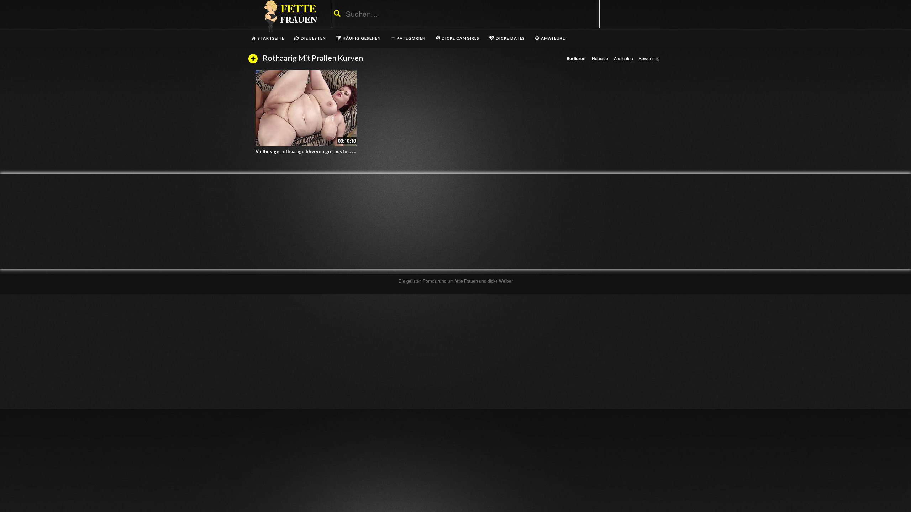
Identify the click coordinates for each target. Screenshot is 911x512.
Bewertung (649, 58)
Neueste (600, 58)
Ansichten (623, 58)
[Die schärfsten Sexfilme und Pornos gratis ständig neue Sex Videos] (289, 16)
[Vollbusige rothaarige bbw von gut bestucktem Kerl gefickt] (306, 108)
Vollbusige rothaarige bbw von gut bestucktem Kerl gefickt (322, 151)
